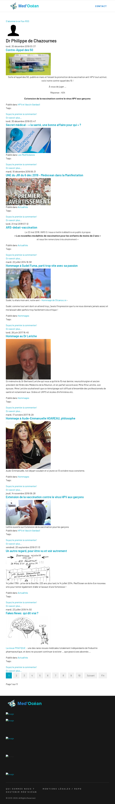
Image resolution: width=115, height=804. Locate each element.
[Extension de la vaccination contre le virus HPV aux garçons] (57, 512)
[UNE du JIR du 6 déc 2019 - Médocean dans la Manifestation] (57, 191)
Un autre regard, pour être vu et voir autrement (36, 551)
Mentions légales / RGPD (62, 788)
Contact (101, 6)
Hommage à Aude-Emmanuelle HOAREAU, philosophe (40, 418)
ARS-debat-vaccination (21, 227)
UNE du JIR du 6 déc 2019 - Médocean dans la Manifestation (44, 175)
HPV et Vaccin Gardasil (29, 104)
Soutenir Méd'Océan (21, 792)
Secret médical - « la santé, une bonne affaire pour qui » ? (43, 125)
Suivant (91, 675)
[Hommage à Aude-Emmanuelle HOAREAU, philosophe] (57, 445)
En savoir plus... (14, 117)
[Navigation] (5, 6)
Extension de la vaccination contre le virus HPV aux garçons (45, 497)
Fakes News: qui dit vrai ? (22, 613)
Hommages (23, 315)
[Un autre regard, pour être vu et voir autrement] (57, 567)
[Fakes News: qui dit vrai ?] (57, 631)
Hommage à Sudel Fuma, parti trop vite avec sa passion (42, 265)
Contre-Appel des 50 (19, 50)
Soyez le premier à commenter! (21, 114)
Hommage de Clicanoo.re (53, 300)
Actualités (23, 207)
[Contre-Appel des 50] (57, 64)
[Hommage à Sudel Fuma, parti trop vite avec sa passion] (57, 283)
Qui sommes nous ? (20, 788)
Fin (102, 675)
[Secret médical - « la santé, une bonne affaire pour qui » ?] (57, 140)
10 (79, 675)
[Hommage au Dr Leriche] (57, 359)
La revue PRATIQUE (16, 648)
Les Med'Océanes (26, 154)
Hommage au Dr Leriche (21, 336)
